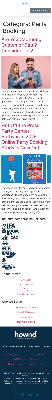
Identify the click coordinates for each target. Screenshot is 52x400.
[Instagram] (15, 395)
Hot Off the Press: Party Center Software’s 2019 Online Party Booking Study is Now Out (24, 136)
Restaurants (26, 317)
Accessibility (37, 364)
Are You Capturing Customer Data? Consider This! (21, 45)
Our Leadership (26, 284)
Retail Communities (26, 321)
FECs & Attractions (26, 307)
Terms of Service (36, 354)
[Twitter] (37, 395)
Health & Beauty (26, 312)
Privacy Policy (14, 354)
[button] (26, 17)
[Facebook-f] (22, 395)
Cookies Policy (16, 364)
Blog (26, 289)
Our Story (26, 279)
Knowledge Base (26, 294)
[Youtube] (30, 395)
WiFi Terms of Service (26, 359)
